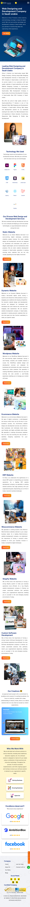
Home (6, 864)
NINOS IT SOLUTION (11, 898)
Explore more (15, 738)
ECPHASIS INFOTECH (15, 900)
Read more (7, 259)
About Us (7, 867)
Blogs (6, 873)
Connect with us (20, 867)
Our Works (6, 33)
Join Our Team (20, 864)
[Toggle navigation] (27, 3)
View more (13, 732)
